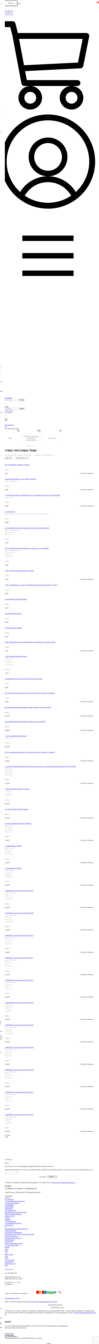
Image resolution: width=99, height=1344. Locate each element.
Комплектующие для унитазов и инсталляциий (31, 436)
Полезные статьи (7, 1254)
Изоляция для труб (8, 1216)
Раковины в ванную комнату (11, 1238)
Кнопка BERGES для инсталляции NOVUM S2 (17, 1025)
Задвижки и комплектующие (11, 1214)
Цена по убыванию (24, 455)
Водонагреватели (7, 1205)
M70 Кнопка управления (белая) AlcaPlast (16, 823)
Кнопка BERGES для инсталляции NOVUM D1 (17, 1003)
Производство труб (8, 1264)
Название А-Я (38, 455)
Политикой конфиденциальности (63, 1183)
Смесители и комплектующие (11, 1243)
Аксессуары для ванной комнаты (13, 1201)
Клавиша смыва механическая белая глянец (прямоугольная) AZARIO (26, 707)
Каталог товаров (7, 1199)
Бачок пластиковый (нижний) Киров (14, 736)
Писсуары (54, 435)
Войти (3, 112)
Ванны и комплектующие (10, 1203)
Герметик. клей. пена (8, 1210)
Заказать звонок (6, 13)
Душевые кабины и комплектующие (13, 1212)
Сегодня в (43, 1177)
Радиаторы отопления (9, 1236)
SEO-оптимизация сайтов (10, 1298)
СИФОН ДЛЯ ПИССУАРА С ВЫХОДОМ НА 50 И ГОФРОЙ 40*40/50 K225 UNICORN (30, 495)
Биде (14, 435)
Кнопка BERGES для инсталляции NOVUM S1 (17, 891)
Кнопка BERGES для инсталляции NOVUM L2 (17, 1092)
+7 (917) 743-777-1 (7, 11)
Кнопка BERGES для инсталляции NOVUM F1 (17, 980)
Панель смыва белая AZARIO (11, 846)
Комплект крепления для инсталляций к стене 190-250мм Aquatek (25, 528)
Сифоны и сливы (7, 1242)
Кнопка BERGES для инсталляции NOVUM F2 (17, 1115)
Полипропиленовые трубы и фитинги (14, 1229)
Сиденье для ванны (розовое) (11, 628)
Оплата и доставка (8, 1260)
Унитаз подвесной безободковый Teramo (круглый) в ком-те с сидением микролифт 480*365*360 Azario (38, 766)
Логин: (3, 403)
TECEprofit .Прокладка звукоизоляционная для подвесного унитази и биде (28, 642)
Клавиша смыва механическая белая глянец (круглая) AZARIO (23, 722)
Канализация (5, 1220)
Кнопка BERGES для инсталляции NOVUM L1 (17, 958)
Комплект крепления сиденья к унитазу (15, 465)
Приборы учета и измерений (11, 1232)
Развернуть (31, 445)
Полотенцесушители (8, 1231)
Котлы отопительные (8, 1221)
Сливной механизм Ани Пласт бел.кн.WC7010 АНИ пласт (21, 679)
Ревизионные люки (7, 1240)
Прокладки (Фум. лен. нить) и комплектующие (17, 1234)
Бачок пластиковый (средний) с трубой (15, 789)
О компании (5, 1247)
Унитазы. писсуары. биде (10, 1245)
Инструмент (5, 1218)
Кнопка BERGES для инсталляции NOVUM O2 (17, 1070)
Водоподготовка (7, 1207)
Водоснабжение (7, 1209)
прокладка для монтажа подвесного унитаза (17, 571)
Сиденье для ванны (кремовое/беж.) (14, 599)
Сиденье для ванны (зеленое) (11, 613)
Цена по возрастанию (9, 455)
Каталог (11, 3)
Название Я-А (49, 455)
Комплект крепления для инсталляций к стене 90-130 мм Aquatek (25, 548)
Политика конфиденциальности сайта (43, 1302)
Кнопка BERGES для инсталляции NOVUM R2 (17, 1047)
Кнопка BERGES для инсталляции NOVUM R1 (17, 913)
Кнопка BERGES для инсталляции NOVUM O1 (17, 935)
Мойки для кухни (7, 1225)
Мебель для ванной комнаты (11, 1223)
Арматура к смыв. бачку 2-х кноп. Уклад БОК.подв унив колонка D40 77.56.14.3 (29, 585)
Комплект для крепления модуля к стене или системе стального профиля (28, 693)
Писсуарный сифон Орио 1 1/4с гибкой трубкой (18, 479)
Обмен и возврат (7, 1262)
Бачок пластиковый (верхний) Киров (14, 656)
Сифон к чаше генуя (8, 512)
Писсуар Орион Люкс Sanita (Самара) (14, 809)
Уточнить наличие (86, 473)
